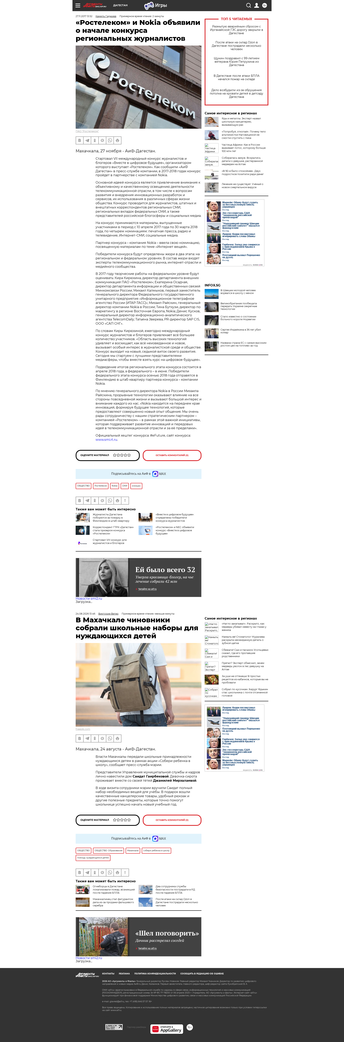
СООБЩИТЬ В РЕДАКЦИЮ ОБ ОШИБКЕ (202, 973)
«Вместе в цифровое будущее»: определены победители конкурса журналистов (175, 517)
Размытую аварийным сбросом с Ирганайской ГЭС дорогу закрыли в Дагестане (236, 30)
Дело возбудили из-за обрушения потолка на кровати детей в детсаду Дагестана (236, 94)
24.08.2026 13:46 (85, 613)
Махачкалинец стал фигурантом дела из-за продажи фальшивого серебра (113, 902)
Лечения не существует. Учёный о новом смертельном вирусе (242, 186)
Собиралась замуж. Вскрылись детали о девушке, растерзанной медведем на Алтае (242, 161)
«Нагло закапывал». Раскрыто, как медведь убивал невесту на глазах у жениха (244, 626)
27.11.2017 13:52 (84, 16)
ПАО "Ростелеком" (87, 131)
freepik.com (83, 729)
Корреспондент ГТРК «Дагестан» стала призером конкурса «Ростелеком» (113, 530)
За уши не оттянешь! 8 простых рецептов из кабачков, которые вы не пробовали (245, 679)
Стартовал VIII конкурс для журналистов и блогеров (110, 541)
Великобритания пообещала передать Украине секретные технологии (239, 306)
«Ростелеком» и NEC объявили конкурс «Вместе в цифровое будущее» (175, 530)
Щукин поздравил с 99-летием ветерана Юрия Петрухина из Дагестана (236, 62)
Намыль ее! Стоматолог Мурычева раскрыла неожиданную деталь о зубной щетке (243, 640)
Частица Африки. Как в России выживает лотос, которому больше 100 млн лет (244, 148)
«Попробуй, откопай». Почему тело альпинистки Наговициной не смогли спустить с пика (244, 134)
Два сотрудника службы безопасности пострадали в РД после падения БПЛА (175, 889)
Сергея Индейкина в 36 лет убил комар (241, 331)
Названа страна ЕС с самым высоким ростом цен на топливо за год (243, 344)
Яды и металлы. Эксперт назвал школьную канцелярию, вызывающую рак (241, 121)
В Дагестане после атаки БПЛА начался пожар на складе (236, 77)
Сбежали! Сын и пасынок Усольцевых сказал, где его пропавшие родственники (245, 653)
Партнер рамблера (136, 1027)
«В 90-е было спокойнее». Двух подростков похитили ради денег (243, 172)
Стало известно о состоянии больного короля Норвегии (238, 318)
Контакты (108, 973)
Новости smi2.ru (89, 598)
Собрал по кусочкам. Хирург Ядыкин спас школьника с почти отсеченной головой (245, 692)
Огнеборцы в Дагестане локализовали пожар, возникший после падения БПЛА (114, 889)
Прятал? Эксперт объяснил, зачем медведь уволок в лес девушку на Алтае (243, 666)
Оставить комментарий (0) (172, 455)
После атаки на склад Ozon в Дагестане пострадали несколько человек (236, 46)
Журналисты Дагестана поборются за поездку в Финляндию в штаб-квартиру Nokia (102, 519)
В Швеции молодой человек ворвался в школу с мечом (238, 292)
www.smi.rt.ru (106, 440)
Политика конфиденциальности (155, 973)
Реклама (124, 973)
